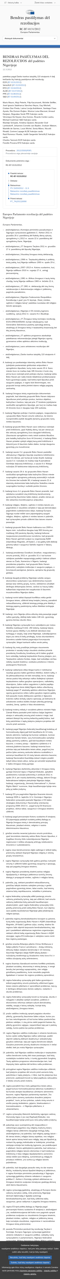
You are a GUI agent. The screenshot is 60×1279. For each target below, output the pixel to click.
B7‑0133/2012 (19, 85)
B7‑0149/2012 (14, 97)
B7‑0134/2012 (14, 88)
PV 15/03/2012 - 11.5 (19, 188)
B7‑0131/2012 (14, 82)
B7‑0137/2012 (15, 91)
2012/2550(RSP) (24, 150)
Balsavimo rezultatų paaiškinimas (25, 191)
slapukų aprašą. (30, 1274)
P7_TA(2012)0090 (18, 201)
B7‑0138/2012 (14, 94)
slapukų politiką (50, 1271)
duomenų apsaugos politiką (31, 1271)
